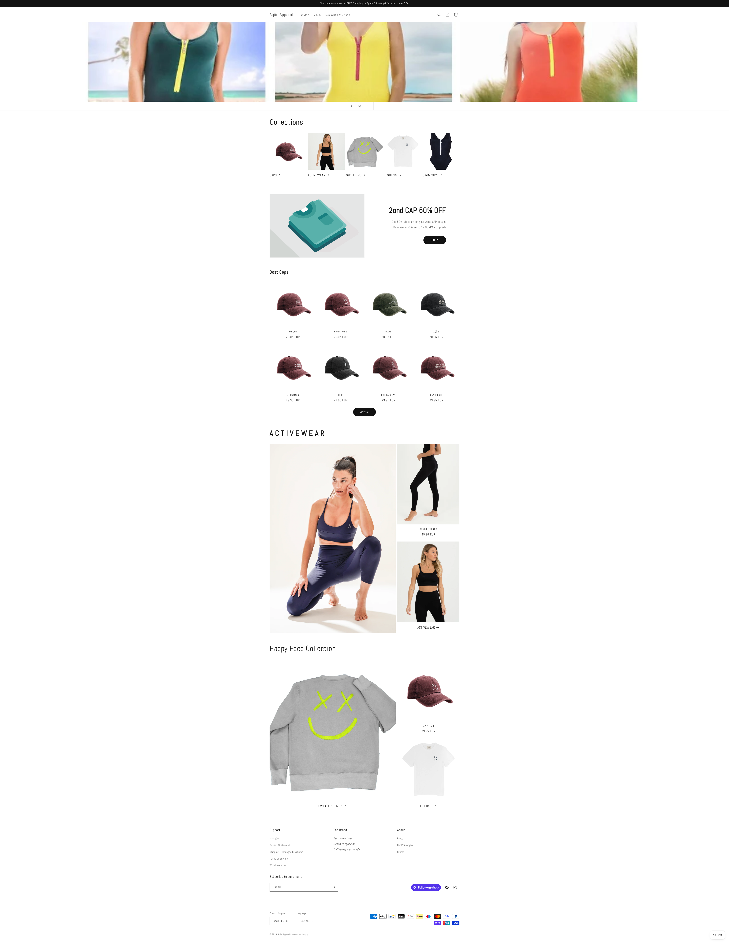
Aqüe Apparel (284, 934)
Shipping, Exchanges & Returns (286, 852)
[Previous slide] (351, 106)
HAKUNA (293, 331)
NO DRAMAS (293, 395)
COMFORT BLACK (428, 529)
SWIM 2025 (431, 175)
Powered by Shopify (299, 934)
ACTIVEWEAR (316, 175)
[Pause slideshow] (377, 106)
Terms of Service (279, 858)
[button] (305, 15)
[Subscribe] (333, 887)
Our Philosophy (405, 845)
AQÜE (436, 331)
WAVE (388, 331)
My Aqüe (274, 838)
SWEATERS (353, 175)
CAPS (273, 175)
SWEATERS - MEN (330, 806)
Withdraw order (278, 865)
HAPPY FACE (340, 331)
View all (364, 412)
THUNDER (341, 395)
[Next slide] (368, 106)
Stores (400, 852)
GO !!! (435, 240)
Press (400, 838)
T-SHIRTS (390, 175)
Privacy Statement (280, 845)
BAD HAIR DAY (388, 395)
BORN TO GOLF (436, 395)
